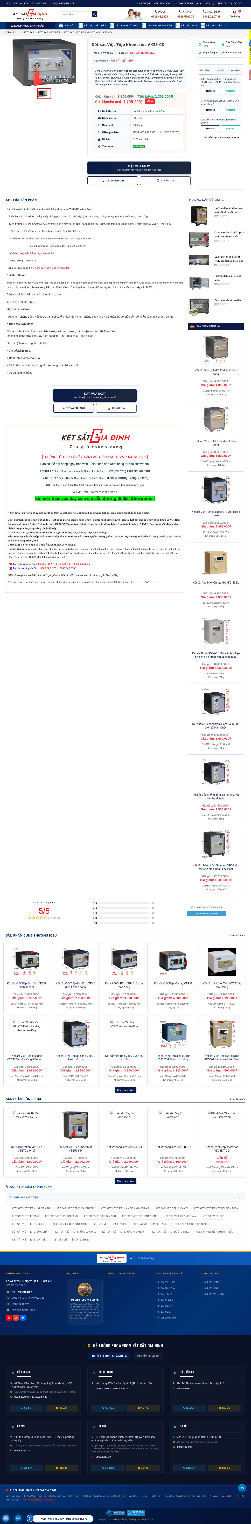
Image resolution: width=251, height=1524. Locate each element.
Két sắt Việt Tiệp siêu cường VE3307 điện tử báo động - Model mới (173, 1059)
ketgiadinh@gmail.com (24, 1309)
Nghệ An (214, 1496)
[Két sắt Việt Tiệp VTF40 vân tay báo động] (124, 962)
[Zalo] (23, 1318)
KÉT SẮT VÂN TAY (216, 25)
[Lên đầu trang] (242, 1488)
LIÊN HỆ (209, 3)
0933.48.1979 (159, 16)
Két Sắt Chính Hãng (167, 1317)
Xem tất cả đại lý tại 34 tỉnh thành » (40, 1499)
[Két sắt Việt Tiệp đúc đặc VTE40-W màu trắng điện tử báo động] (26, 1034)
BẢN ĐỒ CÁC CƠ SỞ (230, 3)
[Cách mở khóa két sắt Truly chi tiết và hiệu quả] (199, 259)
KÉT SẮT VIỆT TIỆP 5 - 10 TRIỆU (29, 1240)
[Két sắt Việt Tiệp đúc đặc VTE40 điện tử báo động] (75, 962)
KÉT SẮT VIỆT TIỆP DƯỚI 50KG (70, 1224)
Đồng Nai (133, 1496)
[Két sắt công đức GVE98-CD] (173, 1125)
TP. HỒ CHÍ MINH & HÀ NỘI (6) (109, 1356)
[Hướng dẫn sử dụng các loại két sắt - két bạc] (199, 216)
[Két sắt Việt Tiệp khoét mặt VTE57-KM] (75, 1125)
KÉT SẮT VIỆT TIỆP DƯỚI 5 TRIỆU (214, 1232)
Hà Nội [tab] (220, 71)
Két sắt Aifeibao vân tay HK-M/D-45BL (216, 582)
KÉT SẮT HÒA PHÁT (166, 1287)
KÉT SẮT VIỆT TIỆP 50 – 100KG (110, 1224)
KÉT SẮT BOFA (164, 1311)
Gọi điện (27, 1408)
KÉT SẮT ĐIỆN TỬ (212, 1282)
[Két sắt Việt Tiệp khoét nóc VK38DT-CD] (222, 1125)
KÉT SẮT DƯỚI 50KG (142, 53)
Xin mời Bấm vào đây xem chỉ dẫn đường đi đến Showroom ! (95, 498)
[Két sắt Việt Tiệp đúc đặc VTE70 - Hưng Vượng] (75, 1034)
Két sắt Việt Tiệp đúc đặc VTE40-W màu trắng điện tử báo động (26, 1059)
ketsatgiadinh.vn (20, 1303)
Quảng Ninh (227, 1496)
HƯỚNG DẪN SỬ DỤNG (187, 3)
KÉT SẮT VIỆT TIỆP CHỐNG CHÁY (30, 1232)
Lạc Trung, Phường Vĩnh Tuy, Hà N (96, 491)
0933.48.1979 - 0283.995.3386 (29, 3)
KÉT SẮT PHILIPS (165, 1299)
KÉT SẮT (70, 25)
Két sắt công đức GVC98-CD (124, 1147)
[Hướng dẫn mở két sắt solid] (199, 283)
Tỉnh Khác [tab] (235, 71)
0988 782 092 (184, 1447)
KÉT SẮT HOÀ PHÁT (126, 25)
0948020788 (184, 1388)
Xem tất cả (236, 935)
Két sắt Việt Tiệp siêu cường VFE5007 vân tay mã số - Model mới (222, 1059)
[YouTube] (9, 1318)
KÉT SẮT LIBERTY (165, 1305)
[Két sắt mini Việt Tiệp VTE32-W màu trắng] (222, 962)
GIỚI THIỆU (143, 3)
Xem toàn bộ (125, 1090)
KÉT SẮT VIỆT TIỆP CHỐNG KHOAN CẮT (124, 1232)
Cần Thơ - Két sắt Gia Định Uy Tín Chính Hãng (59, 1496)
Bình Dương (29, 1496)
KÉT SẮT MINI (189, 25)
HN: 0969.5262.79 (169, 132)
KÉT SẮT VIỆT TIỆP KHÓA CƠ (172, 1208)
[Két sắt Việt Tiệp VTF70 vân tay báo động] (124, 1034)
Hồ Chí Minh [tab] (205, 71)
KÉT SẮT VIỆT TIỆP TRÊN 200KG (192, 1224)
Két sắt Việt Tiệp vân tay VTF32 (173, 983)
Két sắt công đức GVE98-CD (173, 1147)
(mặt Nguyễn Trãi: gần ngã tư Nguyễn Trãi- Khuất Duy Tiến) (111, 485)
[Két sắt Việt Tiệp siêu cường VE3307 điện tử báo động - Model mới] (173, 1034)
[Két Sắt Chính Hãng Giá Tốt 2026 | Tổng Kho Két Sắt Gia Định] (30, 14)
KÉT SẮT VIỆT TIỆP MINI (25, 1216)
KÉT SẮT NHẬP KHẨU (160, 25)
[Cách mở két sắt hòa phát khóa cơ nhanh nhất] (199, 240)
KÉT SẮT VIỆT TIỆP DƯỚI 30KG (29, 1224)
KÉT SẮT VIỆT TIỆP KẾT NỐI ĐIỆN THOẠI (216, 1208)
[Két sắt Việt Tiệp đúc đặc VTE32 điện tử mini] (26, 962)
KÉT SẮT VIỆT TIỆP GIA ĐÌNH (100, 1216)
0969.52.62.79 (22, 1450)
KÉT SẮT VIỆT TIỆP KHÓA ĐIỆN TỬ (31, 1208)
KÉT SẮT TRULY (164, 1293)
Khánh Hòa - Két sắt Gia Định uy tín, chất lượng (185, 1496)
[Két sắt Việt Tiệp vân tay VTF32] (173, 962)
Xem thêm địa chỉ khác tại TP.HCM (220, 137)
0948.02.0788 (103, 1388)
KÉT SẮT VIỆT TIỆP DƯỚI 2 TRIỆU (170, 1232)
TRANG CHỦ (13, 32)
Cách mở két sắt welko (227, 300)
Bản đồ (211, 91)
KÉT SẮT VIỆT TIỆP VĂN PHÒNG (139, 1216)
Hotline (231, 91)
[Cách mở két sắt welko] (199, 306)
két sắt (31, 209)
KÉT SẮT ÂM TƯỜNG (214, 1293)
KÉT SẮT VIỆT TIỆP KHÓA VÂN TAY (76, 1208)
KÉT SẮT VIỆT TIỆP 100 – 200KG (151, 1224)
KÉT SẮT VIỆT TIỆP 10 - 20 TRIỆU (71, 1240)
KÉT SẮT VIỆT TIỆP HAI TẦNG (61, 1216)
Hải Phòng (155, 1496)
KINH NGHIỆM (162, 3)
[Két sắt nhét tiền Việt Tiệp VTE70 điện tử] (26, 1125)
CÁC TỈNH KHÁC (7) (148, 1356)
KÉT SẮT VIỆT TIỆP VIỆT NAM (180, 1216)
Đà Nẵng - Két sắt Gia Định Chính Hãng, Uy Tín (104, 1496)
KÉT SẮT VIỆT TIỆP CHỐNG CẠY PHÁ (75, 1232)
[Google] (16, 1318)
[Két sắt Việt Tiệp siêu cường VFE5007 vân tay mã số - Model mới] (222, 1034)
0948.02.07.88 (211, 16)
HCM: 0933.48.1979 (144, 132)
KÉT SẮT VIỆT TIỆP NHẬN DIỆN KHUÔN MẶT (125, 1208)
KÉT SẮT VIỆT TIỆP (95, 25)
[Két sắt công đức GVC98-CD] (124, 1125)
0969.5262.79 (66, 3)
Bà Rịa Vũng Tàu (13, 1496)
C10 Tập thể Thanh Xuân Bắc (62, 485)
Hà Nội (45, 478)
